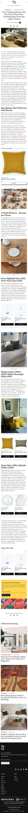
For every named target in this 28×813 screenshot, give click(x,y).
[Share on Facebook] (11, 26)
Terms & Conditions (21, 811)
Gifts (2, 778)
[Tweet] (14, 26)
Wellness (3, 788)
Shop (15, 776)
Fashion (2, 790)
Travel (2, 784)
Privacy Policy (6, 811)
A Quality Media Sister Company (14, 807)
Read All (3, 793)
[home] (14, 2)
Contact (16, 780)
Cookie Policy (13, 811)
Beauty (2, 786)
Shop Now (14, 183)
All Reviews (3, 791)
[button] (26, 2)
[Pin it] (17, 26)
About (15, 778)
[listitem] (8, 315)
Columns (3, 776)
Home (2, 780)
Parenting (3, 782)
